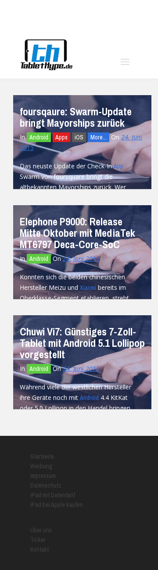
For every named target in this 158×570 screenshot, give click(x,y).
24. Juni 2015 (81, 258)
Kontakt (39, 549)
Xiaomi (88, 288)
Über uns (41, 530)
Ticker (38, 540)
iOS (79, 137)
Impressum (43, 476)
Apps (61, 137)
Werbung (41, 466)
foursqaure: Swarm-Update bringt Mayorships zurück (76, 117)
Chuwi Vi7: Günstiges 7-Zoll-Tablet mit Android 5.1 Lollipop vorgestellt (82, 343)
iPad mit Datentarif (52, 495)
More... (98, 137)
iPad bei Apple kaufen (56, 505)
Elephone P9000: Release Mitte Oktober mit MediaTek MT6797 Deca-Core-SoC (77, 233)
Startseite (42, 456)
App (118, 166)
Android (38, 137)
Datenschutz (45, 485)
